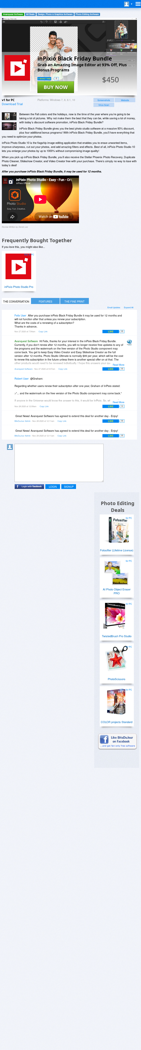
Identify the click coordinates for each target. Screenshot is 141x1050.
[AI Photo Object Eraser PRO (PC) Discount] (116, 571)
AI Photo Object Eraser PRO (117, 591)
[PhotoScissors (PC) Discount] (116, 657)
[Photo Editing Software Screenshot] (9, 126)
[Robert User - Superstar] (10, 381)
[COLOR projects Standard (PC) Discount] (116, 700)
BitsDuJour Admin (22, 420)
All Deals (30, 14)
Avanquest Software (13, 14)
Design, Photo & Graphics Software (55, 14)
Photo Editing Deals (117, 506)
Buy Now (56, 87)
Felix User (20, 315)
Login (53, 486)
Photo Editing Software (87, 14)
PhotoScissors (116, 679)
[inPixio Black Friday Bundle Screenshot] (9, 116)
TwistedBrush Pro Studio (116, 636)
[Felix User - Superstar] (10, 318)
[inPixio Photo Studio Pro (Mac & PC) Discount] (18, 265)
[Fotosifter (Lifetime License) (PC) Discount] (116, 528)
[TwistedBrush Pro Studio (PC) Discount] (116, 614)
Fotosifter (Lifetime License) (116, 550)
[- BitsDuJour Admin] (130, 418)
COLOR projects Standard (116, 722)
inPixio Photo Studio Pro (18, 287)
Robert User (22, 378)
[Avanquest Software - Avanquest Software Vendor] (130, 343)
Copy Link (43, 331)
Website (125, 100)
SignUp (69, 486)
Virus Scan (103, 104)
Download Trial (12, 104)
